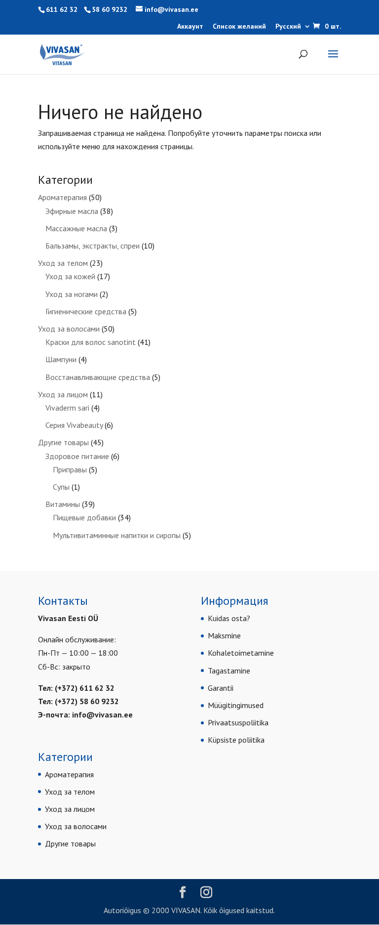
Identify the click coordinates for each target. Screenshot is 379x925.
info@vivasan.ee (102, 714)
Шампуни (60, 359)
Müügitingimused (236, 705)
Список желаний (239, 27)
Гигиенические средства (85, 311)
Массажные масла (76, 228)
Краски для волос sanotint (90, 342)
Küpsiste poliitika (236, 740)
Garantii (220, 688)
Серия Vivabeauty (74, 425)
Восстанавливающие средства (97, 377)
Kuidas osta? (229, 618)
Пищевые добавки (84, 517)
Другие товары (63, 442)
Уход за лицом (63, 394)
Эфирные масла (71, 211)
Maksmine (224, 635)
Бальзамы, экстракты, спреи (92, 246)
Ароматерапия (62, 197)
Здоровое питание (77, 456)
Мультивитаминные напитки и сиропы (117, 535)
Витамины (62, 504)
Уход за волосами (69, 329)
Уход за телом (63, 263)
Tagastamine (229, 670)
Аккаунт (190, 27)
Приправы (70, 469)
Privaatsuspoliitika (238, 722)
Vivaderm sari (67, 408)
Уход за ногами (71, 294)
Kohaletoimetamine (241, 653)
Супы (61, 487)
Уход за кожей (70, 276)
